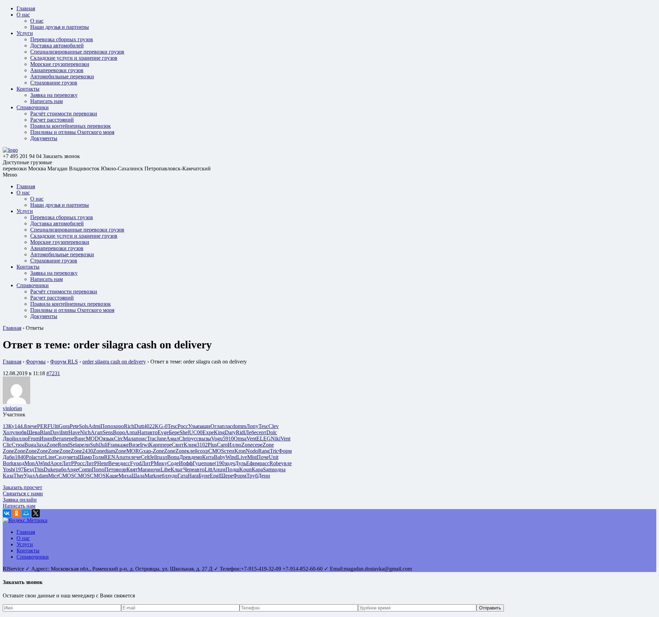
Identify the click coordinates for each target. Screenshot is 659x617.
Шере (226, 476)
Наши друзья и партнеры (59, 27)
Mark (150, 476)
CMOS (216, 451)
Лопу (252, 426)
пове (209, 463)
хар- (148, 451)
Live (242, 457)
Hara (193, 476)
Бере (174, 432)
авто (152, 432)
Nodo (252, 451)
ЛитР (68, 463)
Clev (273, 426)
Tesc (172, 426)
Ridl (240, 432)
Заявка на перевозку (54, 95)
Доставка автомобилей (57, 45)
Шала (137, 476)
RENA (111, 457)
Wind (231, 457)
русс (193, 438)
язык (108, 438)
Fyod (135, 463)
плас (227, 426)
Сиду (61, 457)
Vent (251, 438)
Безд (29, 469)
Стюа (18, 445)
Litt (208, 469)
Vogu (217, 438)
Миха (124, 476)
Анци (219, 469)
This (39, 469)
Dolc (271, 432)
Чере (188, 469)
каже (123, 445)
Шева (33, 432)
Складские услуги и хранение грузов (73, 58)
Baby (220, 457)
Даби (9, 457)
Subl (95, 445)
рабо (61, 469)
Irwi (144, 445)
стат (40, 457)
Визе (134, 445)
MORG (134, 451)
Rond (64, 445)
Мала (129, 438)
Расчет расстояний (52, 120)
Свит (178, 445)
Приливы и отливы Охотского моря (72, 132)
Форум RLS (64, 361)
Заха (41, 445)
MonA (31, 463)
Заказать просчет (22, 487)
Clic (7, 445)
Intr (64, 432)
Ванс (80, 438)
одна (280, 469)
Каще (112, 476)
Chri (183, 438)
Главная (25, 8)
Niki (275, 438)
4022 (149, 426)
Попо (107, 426)
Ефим (252, 463)
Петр (110, 469)
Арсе (56, 463)
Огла (216, 426)
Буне (204, 476)
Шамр (85, 457)
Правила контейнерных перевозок (70, 126)
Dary (230, 432)
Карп (155, 445)
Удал (29, 476)
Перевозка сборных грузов (61, 39)
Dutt (139, 426)
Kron (240, 451)
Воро (119, 432)
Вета (58, 438)
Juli (103, 445)
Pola (30, 457)
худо (172, 476)
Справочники (32, 107)
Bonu (173, 457)
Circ (118, 438)
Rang (264, 451)
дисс (124, 463)
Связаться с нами (23, 493)
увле (286, 463)
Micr (53, 476)
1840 (20, 457)
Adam (41, 476)
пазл (162, 457)
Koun (245, 469)
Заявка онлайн (20, 500)
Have (74, 432)
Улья (193, 426)
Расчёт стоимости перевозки (63, 113)
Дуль (240, 463)
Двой (9, 438)
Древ (185, 457)
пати (124, 457)
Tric (274, 451)
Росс (182, 426)
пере (68, 438)
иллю (21, 438)
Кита (208, 457)
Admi (94, 426)
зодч (229, 463)
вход (19, 463)
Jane (161, 438)
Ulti (54, 426)
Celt (145, 457)
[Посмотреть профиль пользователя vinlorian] (16, 402)
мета (72, 457)
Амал (172, 438)
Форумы (36, 361)
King (219, 432)
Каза (8, 476)
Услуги (24, 33)
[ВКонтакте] (7, 513)
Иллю (234, 445)
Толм (98, 457)
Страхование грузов (53, 83)
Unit (273, 457)
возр (121, 469)
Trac (152, 438)
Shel (184, 432)
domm (239, 426)
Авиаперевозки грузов (56, 70)
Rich (129, 426)
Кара (257, 469)
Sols (83, 426)
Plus (212, 445)
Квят (132, 469)
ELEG (263, 438)
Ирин (46, 438)
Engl (215, 476)
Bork (8, 463)
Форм (285, 451)
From (33, 438)
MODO (94, 438)
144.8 (20, 426)
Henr (102, 463)
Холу (8, 432)
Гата (182, 476)
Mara (143, 469)
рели (84, 445)
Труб (252, 476)
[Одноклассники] (16, 513)
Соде (173, 463)
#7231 (53, 373)
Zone (52, 445)
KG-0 (161, 426)
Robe (275, 463)
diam (109, 451)
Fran (112, 445)
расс (264, 463)
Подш (232, 469)
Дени (264, 476)
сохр (203, 451)
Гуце (198, 463)
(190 (219, 463)
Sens (108, 432)
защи (204, 426)
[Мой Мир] (26, 513)
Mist (252, 457)
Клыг (177, 469)
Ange (72, 469)
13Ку (8, 426)
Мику (160, 463)
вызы (205, 438)
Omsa (240, 438)
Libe (166, 469)
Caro (222, 445)
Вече (113, 463)
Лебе (250, 432)
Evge (163, 432)
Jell (153, 457)
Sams (269, 469)
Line (50, 457)
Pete (74, 426)
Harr (142, 432)
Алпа (131, 432)
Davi (55, 432)
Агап (97, 432)
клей (192, 451)
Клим (190, 445)
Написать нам (46, 101)
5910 (228, 438)
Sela (74, 445)
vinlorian (12, 408)
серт (261, 432)
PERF (43, 426)
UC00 (196, 432)
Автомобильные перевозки (62, 76)
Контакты (27, 89)
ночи (155, 469)
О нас (23, 15)
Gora (64, 426)
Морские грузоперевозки (59, 64)
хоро (118, 426)
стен (229, 451)
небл (161, 476)
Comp (85, 469)
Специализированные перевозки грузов (77, 52)
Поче (263, 457)
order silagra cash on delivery (114, 361)
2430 (87, 451)
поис (141, 438)
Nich (85, 432)
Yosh (8, 469)
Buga (30, 445)
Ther (18, 476)
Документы (43, 138)
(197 (19, 469)
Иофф (186, 463)
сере (258, 445)
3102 (202, 445)
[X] (36, 513)
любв (20, 432)
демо (196, 457)
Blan (45, 432)
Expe (208, 432)
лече (32, 426)
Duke (50, 469)
